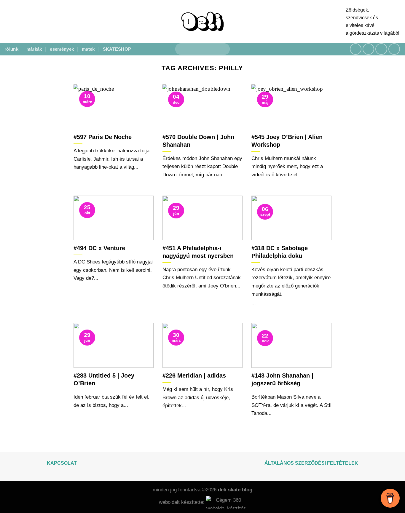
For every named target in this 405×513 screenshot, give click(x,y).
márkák (34, 49)
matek (88, 49)
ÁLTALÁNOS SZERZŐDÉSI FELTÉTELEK (311, 463)
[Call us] (394, 49)
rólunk (11, 49)
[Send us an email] (381, 49)
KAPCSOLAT (62, 463)
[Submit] (223, 49)
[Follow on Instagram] (368, 49)
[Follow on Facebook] (356, 49)
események (62, 49)
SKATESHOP (117, 49)
